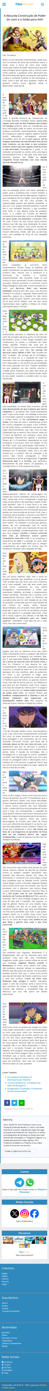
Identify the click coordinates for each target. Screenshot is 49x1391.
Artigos (5, 1306)
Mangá (4, 1346)
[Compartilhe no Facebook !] (7, 1103)
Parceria (5, 1282)
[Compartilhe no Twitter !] (14, 1103)
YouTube (7, 1367)
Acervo (5, 1303)
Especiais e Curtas (9, 1338)
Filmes (4, 1335)
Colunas (5, 1308)
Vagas (4, 1284)
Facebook (7, 1362)
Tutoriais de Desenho (11, 1311)
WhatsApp (24, 1192)
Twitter (7, 1365)
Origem (5, 1276)
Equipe (4, 1273)
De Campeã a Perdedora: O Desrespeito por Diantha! (19, 1078)
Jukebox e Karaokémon (11, 1343)
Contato (5, 1279)
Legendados (7, 1341)
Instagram (7, 1370)
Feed (5, 1373)
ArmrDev (43, 1385)
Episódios (6, 1332)
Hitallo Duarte (9, 1388)
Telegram (41, 1189)
